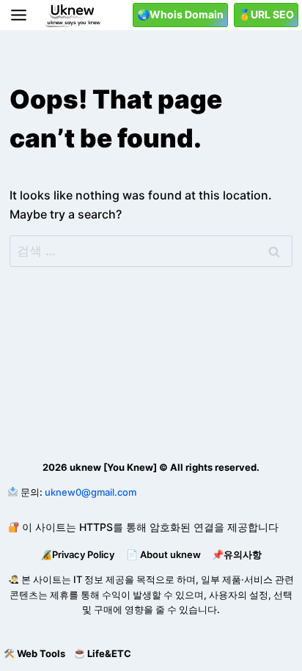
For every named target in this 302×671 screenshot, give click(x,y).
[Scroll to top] (11, 623)
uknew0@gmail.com (90, 492)
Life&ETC (109, 653)
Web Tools (41, 653)
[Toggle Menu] (19, 15)
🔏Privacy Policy (77, 554)
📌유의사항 (237, 554)
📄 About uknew (163, 554)
